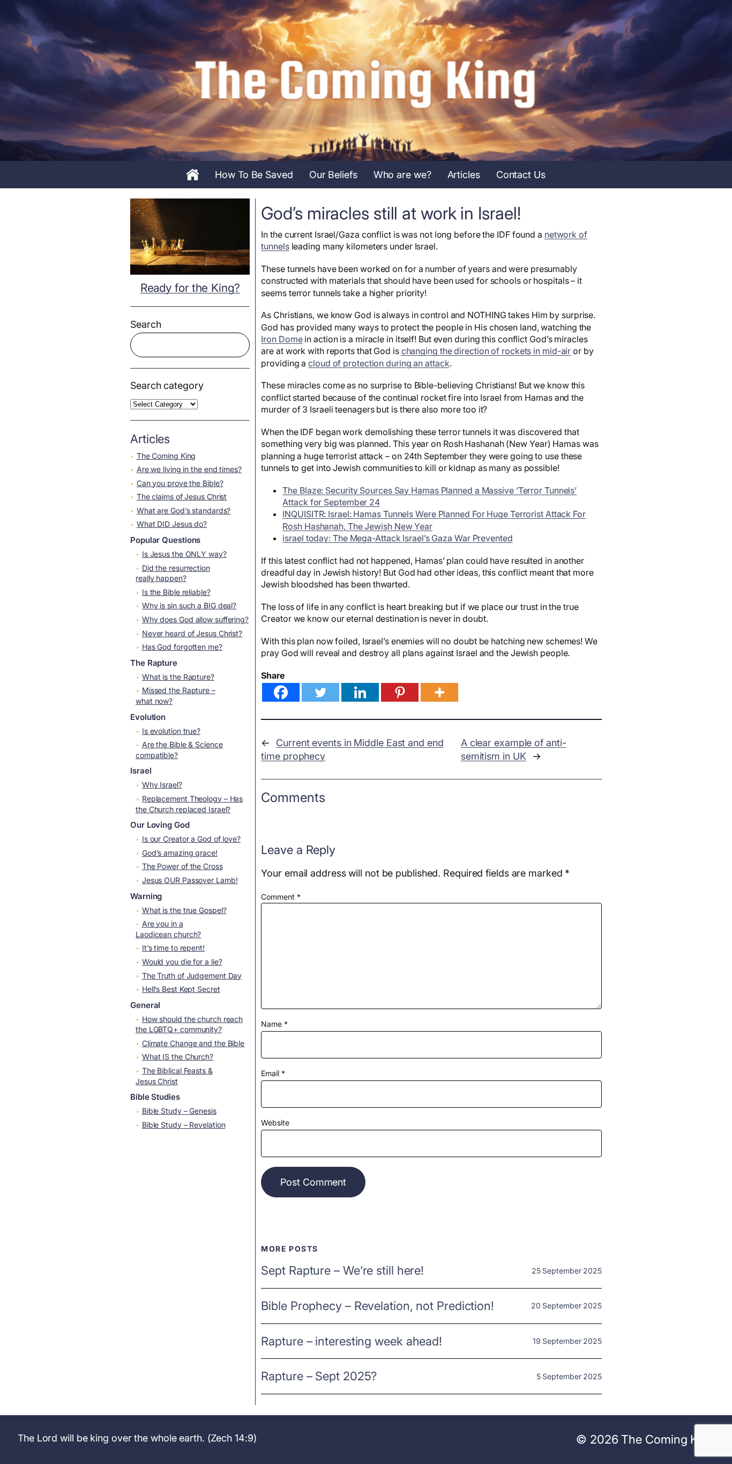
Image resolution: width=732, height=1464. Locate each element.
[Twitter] (320, 692)
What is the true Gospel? (184, 910)
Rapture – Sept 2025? (319, 1376)
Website (275, 1122)
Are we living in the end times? (189, 469)
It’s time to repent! (173, 947)
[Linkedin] (360, 692)
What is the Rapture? (178, 676)
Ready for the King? (190, 288)
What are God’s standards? (184, 510)
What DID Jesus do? (172, 523)
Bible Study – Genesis (179, 1110)
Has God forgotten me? (182, 646)
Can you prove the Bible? (180, 483)
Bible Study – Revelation (184, 1124)
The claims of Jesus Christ (182, 496)
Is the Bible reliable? (176, 592)
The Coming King (166, 455)
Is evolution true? (171, 730)
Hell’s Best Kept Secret (181, 989)
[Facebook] (281, 692)
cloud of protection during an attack (378, 363)
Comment (280, 896)
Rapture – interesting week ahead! (351, 1341)
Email (273, 1073)
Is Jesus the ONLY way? (184, 553)
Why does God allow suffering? (195, 619)
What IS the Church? (177, 1056)
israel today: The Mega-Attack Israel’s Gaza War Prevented (397, 538)
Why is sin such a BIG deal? (189, 605)
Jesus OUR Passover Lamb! (190, 880)
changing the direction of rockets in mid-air (486, 350)
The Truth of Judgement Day (192, 975)
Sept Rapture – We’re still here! (342, 1270)
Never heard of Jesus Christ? (192, 633)
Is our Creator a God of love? (191, 838)
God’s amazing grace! (180, 852)
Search (145, 324)
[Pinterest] (400, 692)
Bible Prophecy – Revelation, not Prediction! (377, 1306)
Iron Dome (281, 339)
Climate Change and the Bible (193, 1043)
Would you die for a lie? (182, 961)
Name (274, 1023)
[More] (439, 692)
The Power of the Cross (182, 866)
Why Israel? (162, 784)
